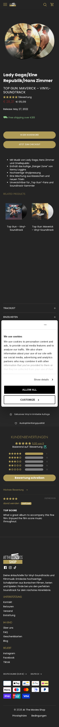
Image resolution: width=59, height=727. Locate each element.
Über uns (8, 627)
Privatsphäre (19, 715)
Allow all (29, 389)
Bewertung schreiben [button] (29, 478)
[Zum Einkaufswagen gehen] (52, 4)
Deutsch (35, 674)
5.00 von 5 (38, 443)
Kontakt (7, 602)
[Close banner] (54, 325)
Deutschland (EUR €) (13, 674)
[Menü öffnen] (5, 4)
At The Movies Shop (34, 709)
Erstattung (9, 615)
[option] (29, 41)
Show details (41, 379)
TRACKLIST (9, 308)
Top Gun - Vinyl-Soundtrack (16, 228)
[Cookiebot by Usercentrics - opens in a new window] (34, 325)
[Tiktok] (15, 567)
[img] (10, 498)
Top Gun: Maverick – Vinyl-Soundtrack (43, 228)
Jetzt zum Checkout (29, 144)
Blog (5, 641)
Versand (8, 611)
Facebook (8, 657)
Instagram (9, 653)
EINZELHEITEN (10, 317)
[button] (10, 97)
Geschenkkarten (12, 636)
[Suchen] (45, 4)
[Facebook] (5, 567)
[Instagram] (10, 567)
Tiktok (6, 662)
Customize (27, 399)
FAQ (5, 632)
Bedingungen (39, 715)
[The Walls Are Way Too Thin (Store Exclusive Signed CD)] (16, 211)
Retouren (8, 606)
